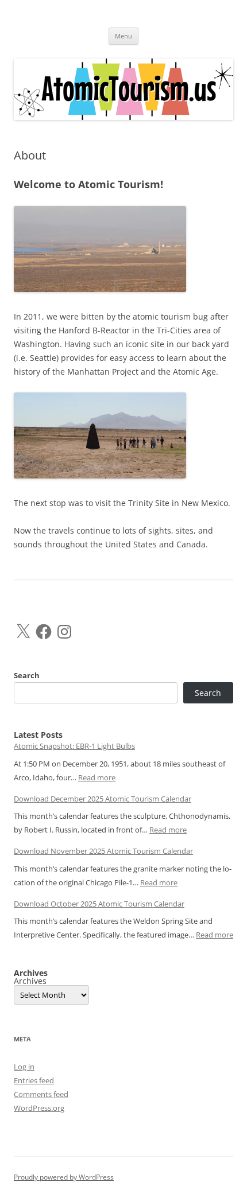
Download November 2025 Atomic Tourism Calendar (103, 851)
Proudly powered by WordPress (64, 1177)
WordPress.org (39, 1108)
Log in (24, 1066)
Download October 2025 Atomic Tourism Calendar (99, 903)
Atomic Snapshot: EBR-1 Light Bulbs (74, 746)
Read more (96, 777)
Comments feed (41, 1094)
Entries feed (34, 1080)
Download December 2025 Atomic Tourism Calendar (102, 799)
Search (27, 675)
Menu (123, 36)
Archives (30, 981)
